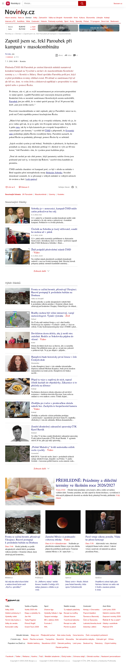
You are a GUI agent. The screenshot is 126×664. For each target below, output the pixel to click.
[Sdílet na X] (76, 187)
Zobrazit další (40, 271)
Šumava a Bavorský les (92, 616)
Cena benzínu (78, 635)
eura (18, 127)
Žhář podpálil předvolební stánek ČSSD (51, 249)
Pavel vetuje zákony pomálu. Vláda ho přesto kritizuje (103, 538)
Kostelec (61, 194)
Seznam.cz (118, 3)
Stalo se (21, 18)
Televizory (99, 643)
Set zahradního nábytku (85, 639)
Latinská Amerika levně (92, 623)
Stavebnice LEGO (49, 643)
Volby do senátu (11, 623)
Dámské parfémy (64, 643)
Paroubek (13, 101)
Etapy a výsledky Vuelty (34, 613)
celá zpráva (31, 179)
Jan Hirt (28, 616)
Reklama (26, 656)
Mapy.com (35, 635)
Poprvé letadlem (89, 613)
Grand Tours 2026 (32, 627)
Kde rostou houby (64, 635)
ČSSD (47, 130)
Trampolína (49, 639)
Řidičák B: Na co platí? (111, 620)
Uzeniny (52, 194)
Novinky (8, 54)
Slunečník (60, 639)
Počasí (86, 21)
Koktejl (106, 18)
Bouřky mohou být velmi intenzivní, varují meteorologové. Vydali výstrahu (52, 314)
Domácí (29, 18)
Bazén (25, 639)
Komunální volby (11, 627)
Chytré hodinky (110, 643)
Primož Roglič (30, 623)
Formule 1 (48, 623)
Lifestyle (99, 18)
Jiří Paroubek (27, 194)
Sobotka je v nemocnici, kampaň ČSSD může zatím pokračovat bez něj (54, 210)
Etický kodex (66, 656)
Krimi (76, 18)
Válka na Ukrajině (55, 18)
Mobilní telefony (33, 643)
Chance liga (48, 610)
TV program (95, 21)
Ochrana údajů (79, 656)
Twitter (18, 656)
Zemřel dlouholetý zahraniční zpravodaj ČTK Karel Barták (54, 428)
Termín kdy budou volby (14, 620)
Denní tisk (105, 21)
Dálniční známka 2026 (111, 613)
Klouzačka (70, 639)
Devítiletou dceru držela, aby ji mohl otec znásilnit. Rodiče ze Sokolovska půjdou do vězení (52, 336)
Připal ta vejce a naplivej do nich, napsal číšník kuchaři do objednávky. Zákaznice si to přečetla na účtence (54, 382)
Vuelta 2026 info (31, 610)
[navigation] (3, 3)
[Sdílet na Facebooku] (72, 187)
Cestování (35, 21)
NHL (46, 627)
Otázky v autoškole (110, 623)
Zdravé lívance (69, 616)
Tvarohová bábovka (71, 620)
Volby (35, 18)
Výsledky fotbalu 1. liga (53, 613)
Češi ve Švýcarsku (90, 620)
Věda (28, 21)
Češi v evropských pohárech (97, 635)
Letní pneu (77, 643)
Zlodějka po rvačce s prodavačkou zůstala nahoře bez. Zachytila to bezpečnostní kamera (54, 404)
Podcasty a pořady (55, 21)
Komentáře (68, 18)
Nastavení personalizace (110, 656)
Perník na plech (70, 627)
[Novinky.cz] (20, 12)
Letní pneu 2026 (109, 610)
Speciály (79, 21)
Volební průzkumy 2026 (14, 613)
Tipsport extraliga (51, 616)
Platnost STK (108, 627)
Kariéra (34, 656)
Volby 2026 (9, 610)
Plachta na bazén (36, 639)
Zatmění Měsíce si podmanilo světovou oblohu (60, 538)
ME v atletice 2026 (51, 620)
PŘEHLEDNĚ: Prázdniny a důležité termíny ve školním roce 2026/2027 (86, 482)
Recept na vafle (70, 623)
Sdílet (69, 55)
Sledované (114, 21)
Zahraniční (43, 18)
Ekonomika (90, 18)
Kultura (82, 18)
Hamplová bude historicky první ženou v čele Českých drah (54, 358)
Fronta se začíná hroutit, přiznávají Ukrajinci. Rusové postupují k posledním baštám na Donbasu (54, 292)
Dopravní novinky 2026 (112, 616)
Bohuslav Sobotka (54, 172)
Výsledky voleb (11, 616)
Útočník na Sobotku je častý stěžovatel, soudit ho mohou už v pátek (54, 230)
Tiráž (41, 656)
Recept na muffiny (71, 613)
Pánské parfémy (62, 647)
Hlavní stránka (10, 18)
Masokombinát (40, 194)
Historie (44, 21)
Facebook (9, 656)
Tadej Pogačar (30, 620)
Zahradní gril (101, 639)
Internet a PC (10, 21)
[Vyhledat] (82, 3)
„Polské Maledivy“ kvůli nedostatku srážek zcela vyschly (53, 448)
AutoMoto (20, 21)
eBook (60, 55)
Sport (66, 21)
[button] (17, 215)
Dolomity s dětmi (89, 627)
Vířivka (111, 639)
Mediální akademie (52, 656)
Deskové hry (88, 643)
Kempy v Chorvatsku (91, 610)
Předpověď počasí (48, 635)
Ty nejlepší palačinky (72, 610)
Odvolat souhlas (93, 656)
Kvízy (72, 21)
